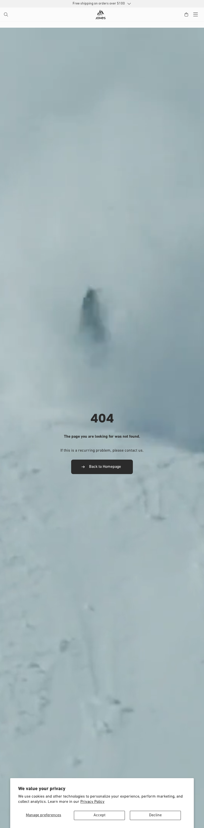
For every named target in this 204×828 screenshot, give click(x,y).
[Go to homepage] (100, 14)
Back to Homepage (105, 467)
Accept (99, 815)
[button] (6, 14)
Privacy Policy (92, 802)
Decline (155, 815)
